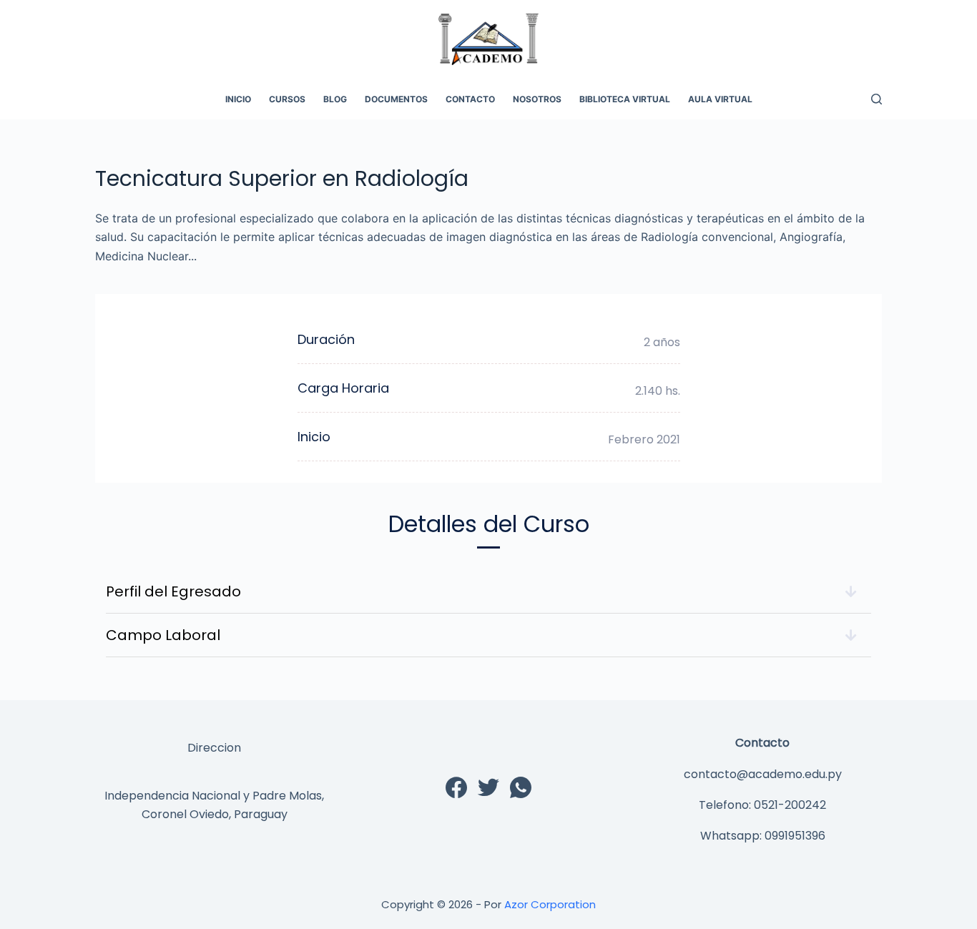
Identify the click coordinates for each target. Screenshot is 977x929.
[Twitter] (488, 787)
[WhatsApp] (520, 787)
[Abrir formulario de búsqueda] (876, 99)
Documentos (396, 99)
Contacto (470, 99)
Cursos (287, 99)
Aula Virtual (720, 99)
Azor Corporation (550, 904)
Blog (335, 99)
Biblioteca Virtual (624, 99)
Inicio (238, 99)
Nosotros (537, 99)
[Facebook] (456, 787)
